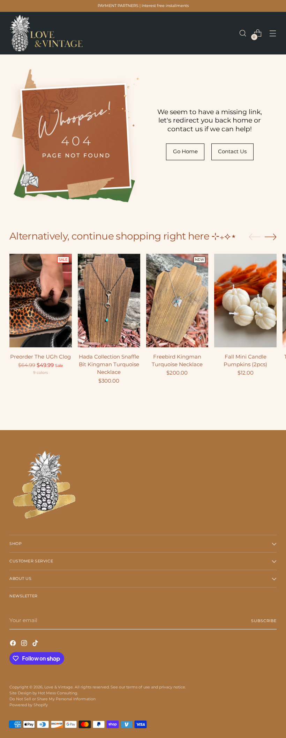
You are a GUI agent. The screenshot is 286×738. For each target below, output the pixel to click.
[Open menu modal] (273, 33)
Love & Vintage (58, 687)
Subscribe (264, 620)
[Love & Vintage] (46, 33)
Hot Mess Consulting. (58, 693)
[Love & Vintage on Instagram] (25, 644)
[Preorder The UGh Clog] (40, 300)
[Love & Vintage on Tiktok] (36, 644)
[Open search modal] (243, 33)
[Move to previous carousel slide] (255, 237)
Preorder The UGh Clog (40, 357)
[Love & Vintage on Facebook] (13, 644)
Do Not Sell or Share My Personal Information (52, 698)
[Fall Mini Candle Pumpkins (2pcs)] (245, 300)
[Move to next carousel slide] (271, 237)
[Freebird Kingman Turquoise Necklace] (177, 300)
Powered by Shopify (28, 704)
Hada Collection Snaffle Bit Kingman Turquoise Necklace (109, 364)
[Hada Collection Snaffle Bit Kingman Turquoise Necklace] (109, 300)
